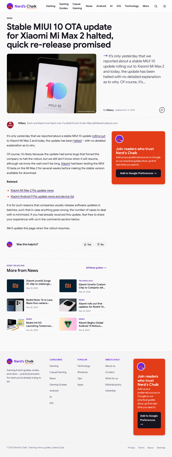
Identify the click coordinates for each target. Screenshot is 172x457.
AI (111, 6)
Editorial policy (113, 384)
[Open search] (156, 6)
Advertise (110, 390)
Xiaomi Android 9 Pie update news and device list (42, 196)
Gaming (50, 6)
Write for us (111, 378)
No (102, 244)
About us (110, 365)
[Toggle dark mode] (164, 6)
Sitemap (161, 447)
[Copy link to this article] (162, 110)
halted (77, 140)
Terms (141, 447)
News (89, 6)
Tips (79, 378)
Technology (132, 6)
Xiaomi (65, 163)
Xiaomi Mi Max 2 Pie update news (32, 190)
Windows (82, 372)
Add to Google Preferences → (138, 173)
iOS (119, 6)
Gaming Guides (64, 6)
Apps (80, 384)
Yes (89, 244)
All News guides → (96, 267)
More (146, 6)
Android (101, 6)
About (150, 447)
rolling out (98, 136)
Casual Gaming (77, 6)
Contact (109, 372)
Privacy (131, 447)
